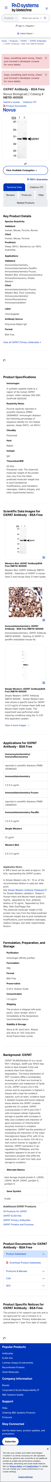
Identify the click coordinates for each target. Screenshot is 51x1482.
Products (14, 41)
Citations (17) (30, 102)
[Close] (46, 58)
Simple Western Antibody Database (26, 890)
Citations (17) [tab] (36, 187)
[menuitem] (4, 40)
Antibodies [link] (7, 1353)
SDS (8, 1285)
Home (4, 41)
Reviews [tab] (10, 195)
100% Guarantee (39, 179)
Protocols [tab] (26, 195)
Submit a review (11, 102)
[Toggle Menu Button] (6, 7)
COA (8, 1278)
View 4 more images (16, 725)
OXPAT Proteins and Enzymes (18, 1224)
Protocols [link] (7, 1417)
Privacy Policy (16, 1466)
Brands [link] (5, 1385)
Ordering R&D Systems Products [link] (18, 1412)
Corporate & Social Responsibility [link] (19, 1390)
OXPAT (24, 41)
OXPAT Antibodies (38, 41)
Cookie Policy (33, 1466)
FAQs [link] (4, 1408)
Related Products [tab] (25, 202)
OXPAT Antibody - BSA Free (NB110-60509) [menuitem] (24, 44)
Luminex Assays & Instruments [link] (17, 1362)
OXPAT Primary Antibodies (16, 1220)
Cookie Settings (25, 1477)
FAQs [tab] (41, 195)
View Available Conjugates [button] (20, 170)
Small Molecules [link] (10, 1372)
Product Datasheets (16, 1254)
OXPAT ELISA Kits (12, 1215)
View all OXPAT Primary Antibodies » (22, 342)
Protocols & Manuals (16, 1271)
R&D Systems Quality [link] (13, 1394)
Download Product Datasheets (25, 1262)
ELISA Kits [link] (7, 1358)
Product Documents (15, 106)
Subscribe (10, 1441)
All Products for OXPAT (15, 1211)
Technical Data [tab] (14, 187)
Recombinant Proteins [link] (13, 1367)
